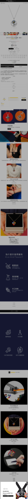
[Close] (26, 479)
